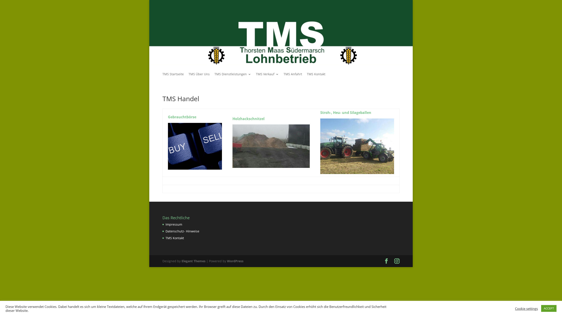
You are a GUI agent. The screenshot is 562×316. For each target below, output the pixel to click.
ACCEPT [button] (549, 308)
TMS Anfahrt (293, 74)
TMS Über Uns (199, 74)
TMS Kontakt (316, 74)
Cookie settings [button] (526, 309)
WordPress (235, 261)
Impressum (174, 224)
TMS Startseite (173, 74)
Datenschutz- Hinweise (182, 231)
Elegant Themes (193, 261)
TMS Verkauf (265, 74)
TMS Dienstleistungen (230, 74)
